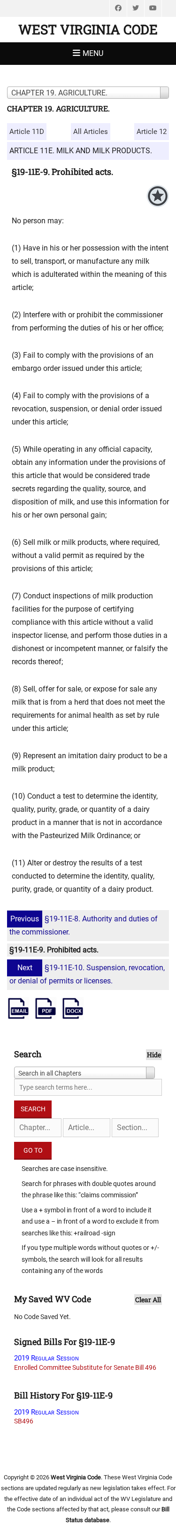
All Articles (90, 131)
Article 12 (152, 131)
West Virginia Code (88, 29)
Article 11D (26, 131)
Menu (93, 53)
